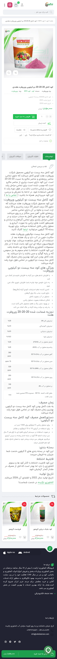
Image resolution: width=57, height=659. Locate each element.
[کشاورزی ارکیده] (49, 5)
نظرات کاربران (33, 156)
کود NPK (41, 21)
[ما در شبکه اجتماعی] (9, 5)
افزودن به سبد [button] (52, 537)
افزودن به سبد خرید (22, 116)
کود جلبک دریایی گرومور (42, 529)
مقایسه (19, 130)
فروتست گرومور (15, 529)
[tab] (49, 156)
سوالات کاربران (15, 156)
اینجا (25, 229)
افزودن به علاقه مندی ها (38, 130)
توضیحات (49, 156)
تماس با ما (11, 195)
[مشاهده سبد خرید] (16, 5)
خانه (51, 21)
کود (47, 21)
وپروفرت (45, 91)
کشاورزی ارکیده (45, 482)
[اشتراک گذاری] (15, 72)
